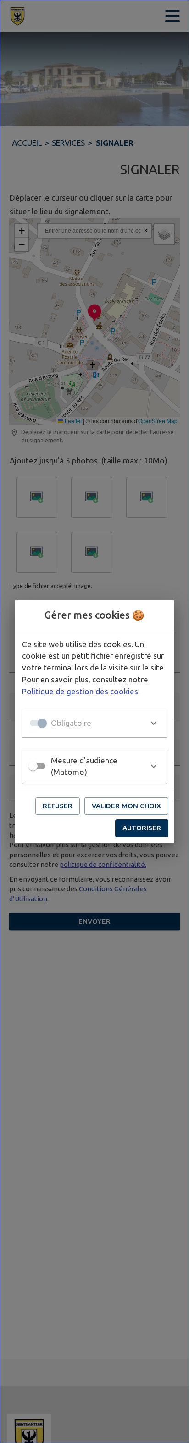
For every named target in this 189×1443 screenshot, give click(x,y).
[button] (94, 723)
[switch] (33, 766)
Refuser (57, 806)
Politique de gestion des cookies (80, 691)
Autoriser (141, 828)
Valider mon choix (126, 806)
